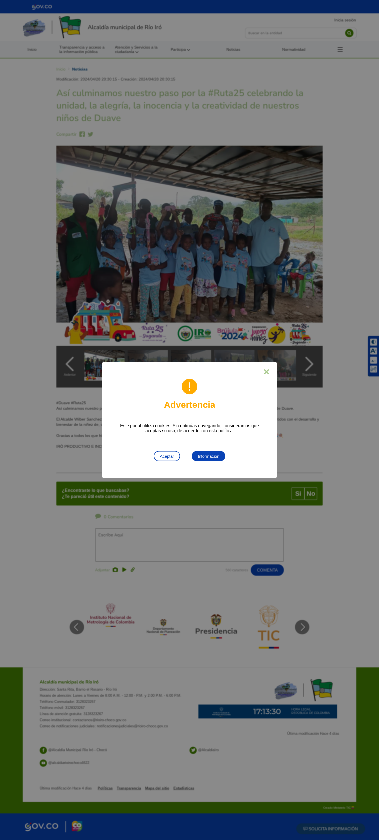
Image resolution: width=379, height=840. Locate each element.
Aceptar (167, 456)
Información (208, 456)
